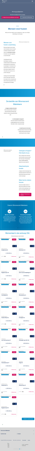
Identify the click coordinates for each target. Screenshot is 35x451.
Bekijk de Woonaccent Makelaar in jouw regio (11, 17)
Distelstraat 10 (4, 385)
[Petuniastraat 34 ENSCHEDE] (26, 287)
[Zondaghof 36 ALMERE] (26, 310)
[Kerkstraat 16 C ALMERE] (26, 242)
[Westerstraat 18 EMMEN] (26, 377)
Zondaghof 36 (22, 317)
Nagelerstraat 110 (5, 272)
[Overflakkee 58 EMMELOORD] (9, 287)
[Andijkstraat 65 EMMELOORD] (9, 242)
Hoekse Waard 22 (5, 317)
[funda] (25, 445)
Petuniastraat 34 (22, 295)
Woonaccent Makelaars (5, 430)
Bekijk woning (14, 256)
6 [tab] (20, 448)
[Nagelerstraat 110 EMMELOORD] (9, 265)
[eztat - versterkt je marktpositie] (8, 445)
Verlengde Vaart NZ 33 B (24, 340)
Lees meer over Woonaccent (27, 17)
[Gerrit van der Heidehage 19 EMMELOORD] (26, 265)
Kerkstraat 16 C (22, 250)
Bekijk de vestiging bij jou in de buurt (25, 194)
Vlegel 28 (21, 362)
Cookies (29, 440)
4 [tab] (18, 448)
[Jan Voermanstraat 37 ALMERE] (9, 332)
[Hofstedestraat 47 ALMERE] (9, 355)
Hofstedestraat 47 (5, 362)
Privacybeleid (24, 440)
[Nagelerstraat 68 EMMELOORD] (9, 400)
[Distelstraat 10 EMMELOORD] (9, 377)
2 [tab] (17, 227)
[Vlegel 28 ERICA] (26, 355)
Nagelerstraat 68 (5, 407)
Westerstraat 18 (22, 385)
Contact (19, 433)
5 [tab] (19, 448)
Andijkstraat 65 (4, 250)
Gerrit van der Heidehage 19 (25, 272)
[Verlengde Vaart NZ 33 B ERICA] (26, 332)
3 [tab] (18, 227)
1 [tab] (16, 227)
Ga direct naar (3, 433)
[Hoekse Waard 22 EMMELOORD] (9, 310)
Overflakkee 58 (4, 295)
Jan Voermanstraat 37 (6, 340)
